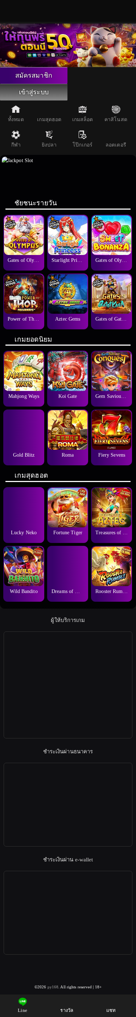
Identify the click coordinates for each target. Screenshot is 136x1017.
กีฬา (16, 145)
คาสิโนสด (115, 119)
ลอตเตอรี (116, 145)
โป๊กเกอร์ (82, 145)
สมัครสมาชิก (33, 75)
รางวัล (66, 1010)
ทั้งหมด (16, 119)
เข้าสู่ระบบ (34, 92)
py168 (53, 987)
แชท (111, 1010)
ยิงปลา (49, 145)
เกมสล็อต (82, 119)
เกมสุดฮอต (49, 119)
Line (22, 1010)
